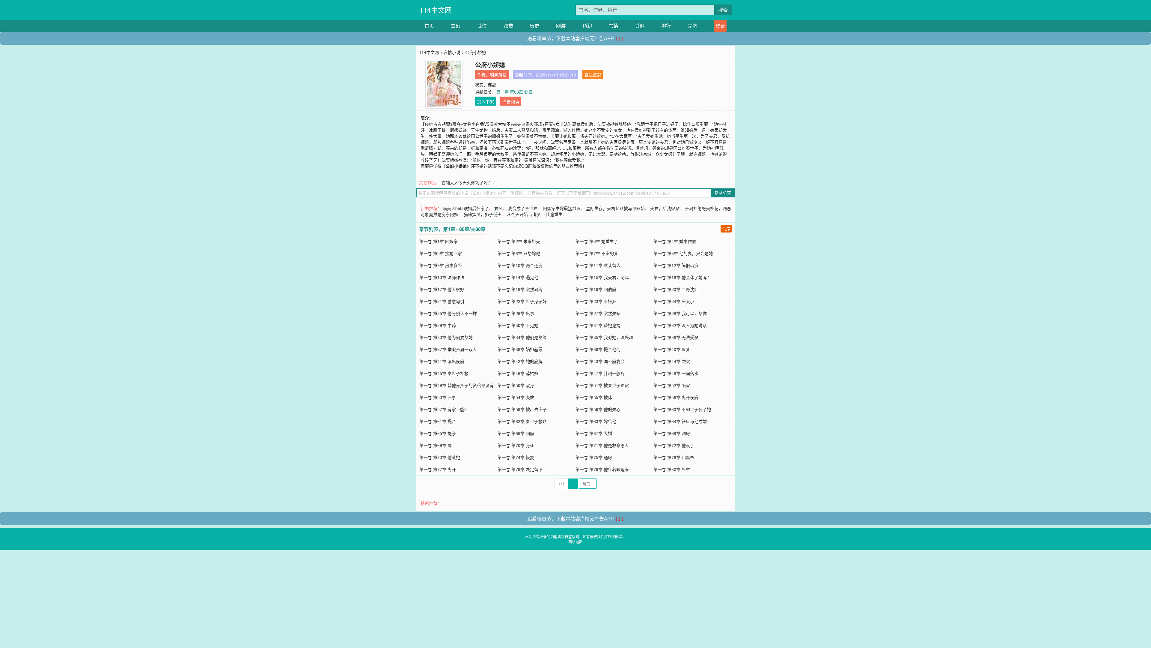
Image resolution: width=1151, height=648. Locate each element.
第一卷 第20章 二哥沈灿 (675, 289)
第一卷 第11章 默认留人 (598, 265)
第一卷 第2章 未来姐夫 (519, 241)
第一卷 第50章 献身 (516, 385)
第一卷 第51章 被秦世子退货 (602, 385)
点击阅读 (510, 101)
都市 (508, 25)
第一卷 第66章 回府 (516, 433)
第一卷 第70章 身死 (516, 445)
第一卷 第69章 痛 (435, 445)
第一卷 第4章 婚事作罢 (674, 241)
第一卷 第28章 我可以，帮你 (680, 313)
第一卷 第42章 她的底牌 (520, 361)
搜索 (723, 9)
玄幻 (455, 25)
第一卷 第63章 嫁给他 (596, 421)
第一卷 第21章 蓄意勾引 (441, 301)
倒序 (726, 228)
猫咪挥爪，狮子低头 (482, 214)
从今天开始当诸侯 (523, 214)
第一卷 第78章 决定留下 (520, 469)
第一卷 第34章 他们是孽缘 (522, 337)
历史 (534, 25)
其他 (639, 25)
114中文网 (435, 10)
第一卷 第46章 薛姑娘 (518, 373)
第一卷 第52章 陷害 (671, 385)
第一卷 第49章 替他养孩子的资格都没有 (456, 385)
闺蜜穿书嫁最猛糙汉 (562, 208)
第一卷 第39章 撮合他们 (598, 349)
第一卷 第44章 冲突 (671, 361)
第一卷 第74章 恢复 (516, 457)
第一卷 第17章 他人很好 (441, 289)
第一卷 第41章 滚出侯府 (441, 361)
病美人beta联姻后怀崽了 (466, 208)
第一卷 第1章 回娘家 (438, 241)
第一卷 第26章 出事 (516, 313)
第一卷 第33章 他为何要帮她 (446, 337)
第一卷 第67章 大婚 (594, 433)
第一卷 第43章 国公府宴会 (600, 361)
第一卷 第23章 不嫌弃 (596, 301)
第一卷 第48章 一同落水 (675, 373)
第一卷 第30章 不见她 (518, 325)
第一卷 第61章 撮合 (437, 421)
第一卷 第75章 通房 (594, 457)
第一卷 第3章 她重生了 (597, 241)
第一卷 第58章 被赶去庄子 (522, 409)
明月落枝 (498, 75)
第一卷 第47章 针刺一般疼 (600, 373)
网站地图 (575, 541)
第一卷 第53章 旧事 (437, 397)
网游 (561, 25)
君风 (498, 208)
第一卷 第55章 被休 (594, 397)
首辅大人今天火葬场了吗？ (467, 182)
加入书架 (485, 101)
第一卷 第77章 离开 (437, 469)
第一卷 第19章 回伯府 (596, 289)
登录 (720, 25)
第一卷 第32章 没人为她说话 (680, 325)
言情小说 (452, 52)
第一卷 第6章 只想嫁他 (519, 253)
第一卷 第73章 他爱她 (439, 457)
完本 (692, 25)
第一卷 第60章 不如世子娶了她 (682, 409)
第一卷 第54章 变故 (516, 397)
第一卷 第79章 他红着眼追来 (602, 469)
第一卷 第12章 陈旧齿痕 (675, 265)
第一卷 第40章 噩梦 (671, 349)
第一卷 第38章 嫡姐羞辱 (520, 349)
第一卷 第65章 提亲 (437, 433)
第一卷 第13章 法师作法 (441, 277)
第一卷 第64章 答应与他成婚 (680, 421)
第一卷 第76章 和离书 (673, 457)
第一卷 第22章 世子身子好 (522, 301)
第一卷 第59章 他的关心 (598, 409)
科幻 (587, 25)
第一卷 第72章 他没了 (673, 445)
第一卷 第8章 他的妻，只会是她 (683, 253)
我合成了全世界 (522, 208)
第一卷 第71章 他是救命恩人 (602, 445)
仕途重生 (554, 214)
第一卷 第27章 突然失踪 (598, 313)
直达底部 (592, 75)
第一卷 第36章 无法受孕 (675, 337)
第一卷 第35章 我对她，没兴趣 (604, 337)
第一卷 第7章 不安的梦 (597, 253)
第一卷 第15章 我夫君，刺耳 (602, 277)
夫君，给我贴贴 (665, 208)
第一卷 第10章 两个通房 (520, 265)
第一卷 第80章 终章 (514, 92)
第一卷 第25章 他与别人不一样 (448, 313)
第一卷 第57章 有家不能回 (443, 409)
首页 (429, 25)
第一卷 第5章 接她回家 (440, 253)
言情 (613, 25)
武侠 (482, 25)
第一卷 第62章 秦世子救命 (522, 421)
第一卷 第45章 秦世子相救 (443, 373)
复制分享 (722, 193)
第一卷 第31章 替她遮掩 (598, 325)
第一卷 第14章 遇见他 (518, 277)
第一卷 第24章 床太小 (673, 301)
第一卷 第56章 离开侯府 (675, 397)
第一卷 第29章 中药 (437, 325)
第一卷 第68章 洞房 (671, 433)
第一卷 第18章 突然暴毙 (520, 289)
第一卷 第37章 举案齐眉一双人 (448, 349)
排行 (666, 25)
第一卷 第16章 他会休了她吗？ (682, 277)
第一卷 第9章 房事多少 (440, 265)
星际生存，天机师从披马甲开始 (615, 208)
